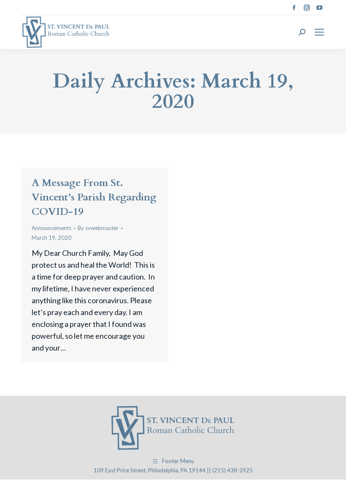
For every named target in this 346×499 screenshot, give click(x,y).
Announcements (51, 228)
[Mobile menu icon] (319, 32)
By (98, 228)
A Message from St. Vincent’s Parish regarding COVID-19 (94, 197)
